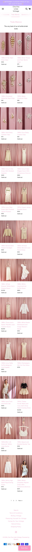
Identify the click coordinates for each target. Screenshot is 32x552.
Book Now (24, 548)
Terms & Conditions (16, 513)
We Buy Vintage (16, 516)
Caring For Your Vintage (16, 521)
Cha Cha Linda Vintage (16, 9)
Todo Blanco (15, 14)
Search (16, 510)
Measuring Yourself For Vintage (16, 518)
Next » (20, 500)
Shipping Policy (16, 526)
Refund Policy (16, 524)
